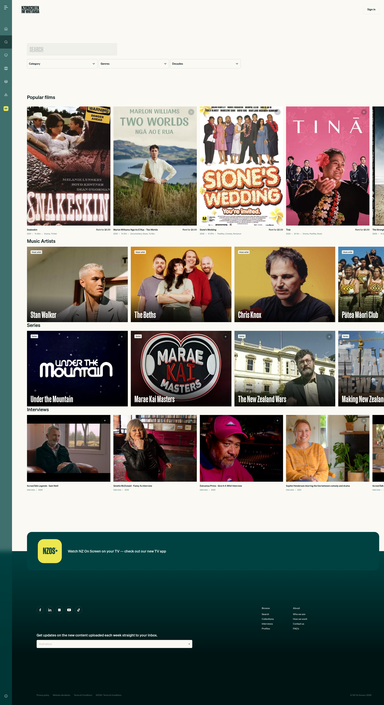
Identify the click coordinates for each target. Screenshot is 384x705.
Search (265, 614)
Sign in (371, 9)
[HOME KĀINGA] (6, 28)
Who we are (299, 614)
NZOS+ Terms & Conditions (109, 695)
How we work (300, 619)
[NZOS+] (6, 108)
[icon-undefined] (105, 112)
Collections (268, 619)
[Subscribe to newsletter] (189, 644)
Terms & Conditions (83, 695)
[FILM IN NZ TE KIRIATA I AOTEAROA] (6, 68)
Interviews (267, 624)
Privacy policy (43, 695)
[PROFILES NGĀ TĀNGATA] (6, 94)
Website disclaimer (61, 695)
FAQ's (296, 628)
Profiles (266, 628)
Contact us (298, 624)
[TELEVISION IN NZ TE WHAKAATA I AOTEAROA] (6, 55)
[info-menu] (6, 696)
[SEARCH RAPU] (6, 42)
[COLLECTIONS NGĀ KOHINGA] (6, 81)
